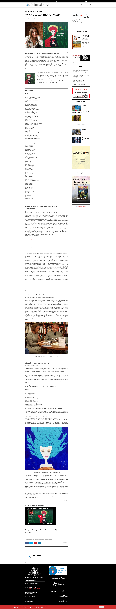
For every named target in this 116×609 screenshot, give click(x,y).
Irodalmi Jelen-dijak (53, 1)
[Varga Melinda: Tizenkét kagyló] (46, 35)
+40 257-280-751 (29, 588)
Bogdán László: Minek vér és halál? (81, 62)
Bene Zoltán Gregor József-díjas (79, 80)
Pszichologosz (80, 101)
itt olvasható (34, 239)
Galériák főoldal (75, 573)
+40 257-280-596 (36, 588)
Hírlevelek (40, 1)
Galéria (71, 4)
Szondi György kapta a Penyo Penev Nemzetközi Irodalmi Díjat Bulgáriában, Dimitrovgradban (79, 83)
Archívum (61, 1)
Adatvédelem (46, 1)
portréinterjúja (41, 530)
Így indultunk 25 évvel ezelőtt (78, 22)
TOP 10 (77, 4)
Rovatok (55, 4)
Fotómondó (80, 125)
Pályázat (65, 4)
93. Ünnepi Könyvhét (30, 539)
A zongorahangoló (85, 138)
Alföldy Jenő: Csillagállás (77, 199)
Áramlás (84, 129)
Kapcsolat (34, 1)
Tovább (84, 48)
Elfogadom (101, 606)
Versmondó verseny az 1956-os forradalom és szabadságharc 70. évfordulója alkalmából (79, 73)
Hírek (60, 4)
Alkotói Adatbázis (68, 1)
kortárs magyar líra (40, 539)
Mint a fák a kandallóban (85, 116)
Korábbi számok (75, 51)
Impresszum (28, 1)
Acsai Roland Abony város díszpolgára (80, 70)
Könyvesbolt (83, 4)
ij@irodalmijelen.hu (29, 601)
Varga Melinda (48, 539)
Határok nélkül (76, 21)
